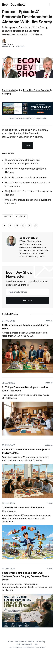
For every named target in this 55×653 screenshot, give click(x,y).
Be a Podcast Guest (24, 644)
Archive (31, 642)
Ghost (37, 648)
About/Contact (20, 642)
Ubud (43, 648)
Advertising (40, 642)
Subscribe (27, 300)
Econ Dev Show (13, 4)
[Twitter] (36, 238)
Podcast (7, 216)
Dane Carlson (7, 44)
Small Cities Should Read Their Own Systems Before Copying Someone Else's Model (25, 576)
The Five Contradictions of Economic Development (23, 509)
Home (10, 642)
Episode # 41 (9, 90)
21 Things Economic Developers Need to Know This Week (25, 389)
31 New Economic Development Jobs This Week (25, 327)
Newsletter (20, 216)
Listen (27, 145)
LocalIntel (42, 118)
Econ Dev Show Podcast (36, 90)
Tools (36, 644)
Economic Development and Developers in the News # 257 (26, 451)
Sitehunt (19, 648)
